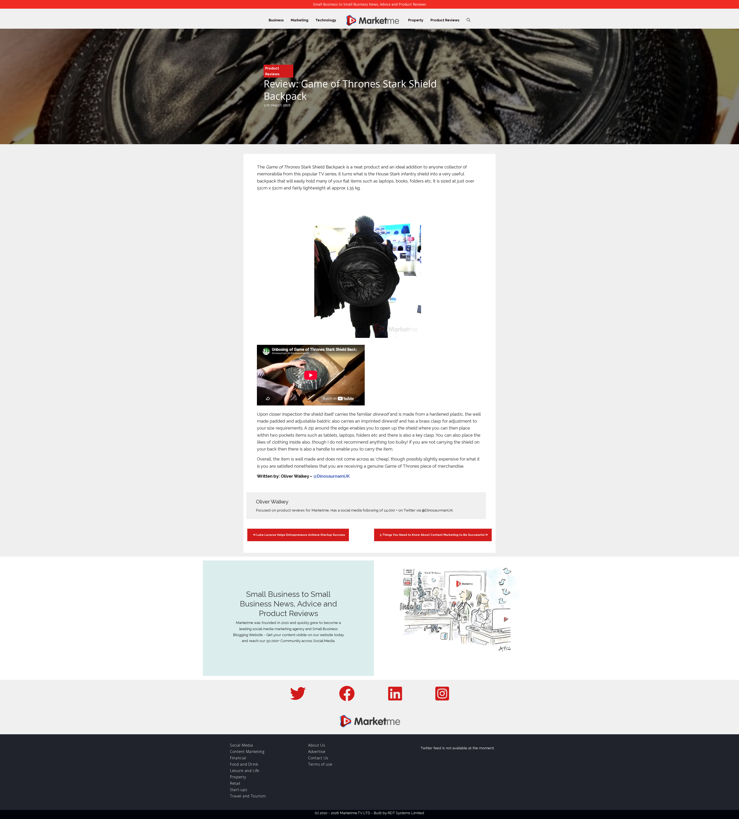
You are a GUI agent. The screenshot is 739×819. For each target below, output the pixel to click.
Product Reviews (445, 20)
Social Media (241, 745)
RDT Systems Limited (406, 813)
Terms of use (320, 764)
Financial (238, 757)
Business (276, 20)
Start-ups (238, 789)
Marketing (299, 20)
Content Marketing (247, 751)
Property (415, 20)
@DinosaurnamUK (331, 476)
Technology (325, 20)
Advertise (316, 751)
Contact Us (318, 757)
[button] (468, 20)
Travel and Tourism (248, 796)
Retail (235, 783)
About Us (316, 745)
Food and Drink (244, 764)
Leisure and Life (244, 770)
